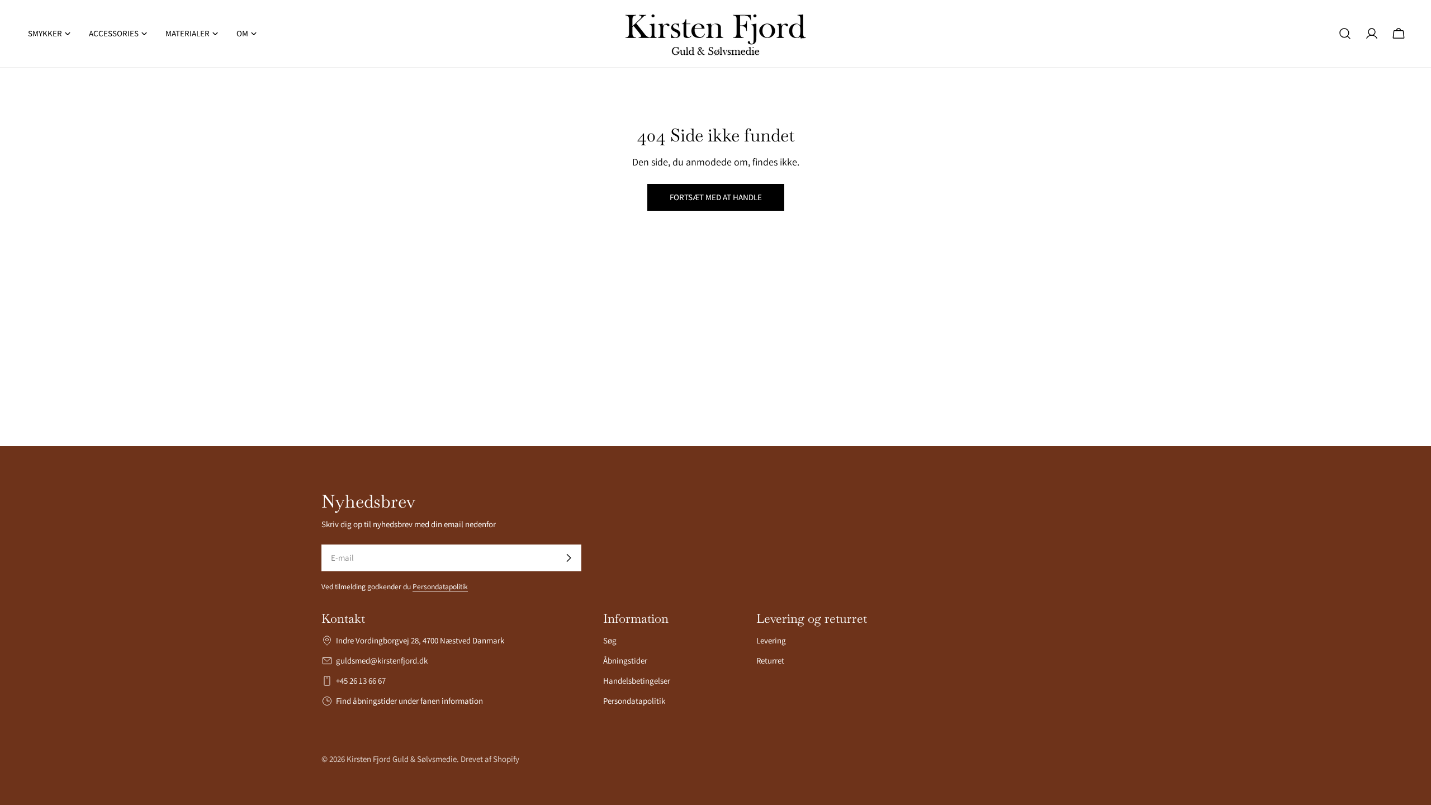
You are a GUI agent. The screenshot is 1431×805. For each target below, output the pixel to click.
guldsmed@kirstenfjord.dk (382, 660)
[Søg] (1345, 33)
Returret (770, 660)
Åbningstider (625, 660)
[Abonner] (568, 558)
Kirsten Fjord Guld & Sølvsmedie (402, 759)
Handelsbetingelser (636, 680)
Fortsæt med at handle (716, 197)
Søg (610, 640)
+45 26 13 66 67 (361, 680)
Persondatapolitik (440, 586)
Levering (771, 640)
